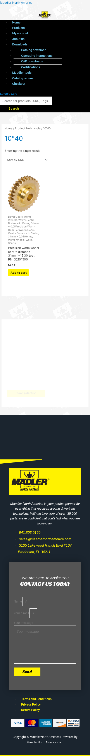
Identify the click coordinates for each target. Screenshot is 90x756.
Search (14, 108)
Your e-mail (21, 613)
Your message (23, 622)
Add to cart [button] (18, 272)
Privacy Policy (31, 704)
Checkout (18, 83)
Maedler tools (21, 72)
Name (18, 601)
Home (16, 22)
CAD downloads (32, 61)
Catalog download (33, 50)
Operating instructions (36, 55)
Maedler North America (16, 2)
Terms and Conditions (36, 699)
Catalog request (23, 78)
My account (20, 33)
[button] (49, 44)
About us (18, 39)
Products (18, 28)
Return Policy (30, 710)
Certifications (30, 67)
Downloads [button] (20, 44)
